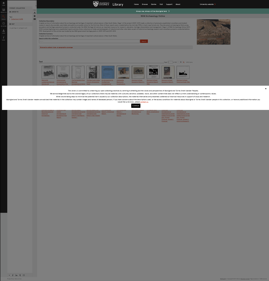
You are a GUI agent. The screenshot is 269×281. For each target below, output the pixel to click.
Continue (135, 106)
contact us (144, 102)
